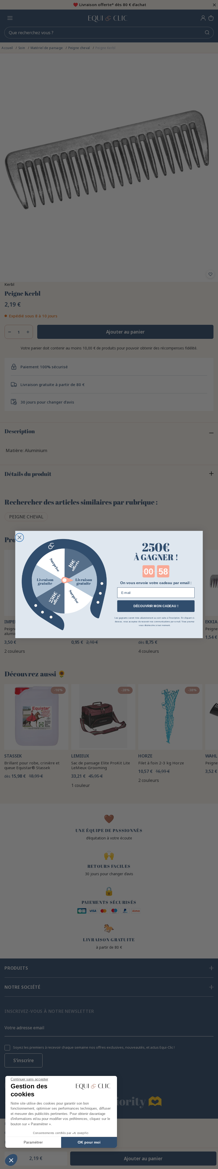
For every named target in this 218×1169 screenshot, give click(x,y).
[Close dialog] (19, 537)
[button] (11, 1160)
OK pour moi (89, 1142)
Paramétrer (33, 1142)
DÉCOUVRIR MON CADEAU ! (155, 606)
